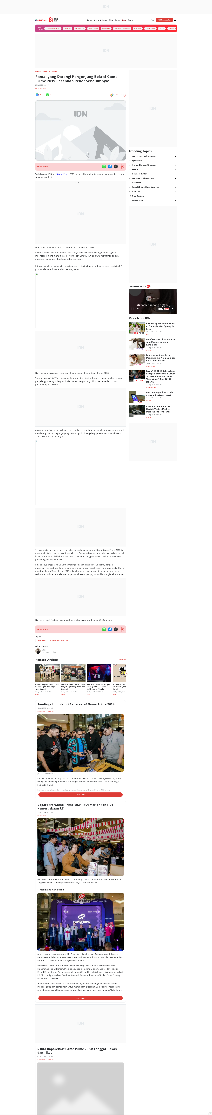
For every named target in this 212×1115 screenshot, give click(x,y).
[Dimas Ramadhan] (38, 651)
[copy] (122, 167)
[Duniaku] (46, 20)
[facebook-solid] (110, 166)
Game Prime (63, 174)
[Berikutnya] (126, 673)
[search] (152, 19)
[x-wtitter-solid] (116, 166)
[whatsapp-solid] (104, 166)
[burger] (175, 20)
